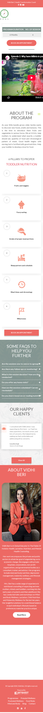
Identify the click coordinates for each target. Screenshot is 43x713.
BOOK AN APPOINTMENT (21, 43)
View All (21, 460)
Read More (21, 615)
